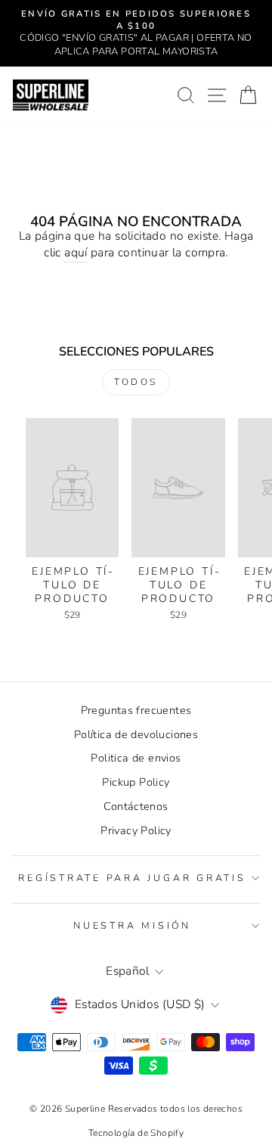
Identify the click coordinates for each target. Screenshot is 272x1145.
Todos (136, 382)
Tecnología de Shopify (136, 1133)
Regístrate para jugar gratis (132, 877)
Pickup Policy (135, 782)
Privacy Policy (135, 830)
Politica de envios (136, 757)
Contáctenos (136, 806)
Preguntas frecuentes (136, 710)
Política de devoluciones (136, 734)
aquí (76, 253)
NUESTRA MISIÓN (132, 925)
